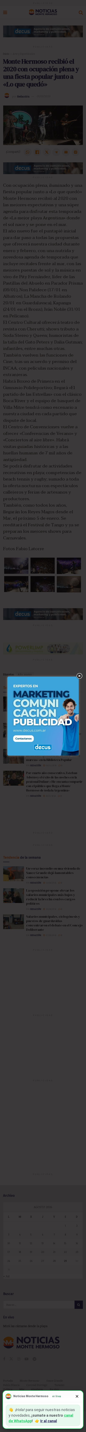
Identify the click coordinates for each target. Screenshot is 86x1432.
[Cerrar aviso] (77, 1396)
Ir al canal (48, 1421)
